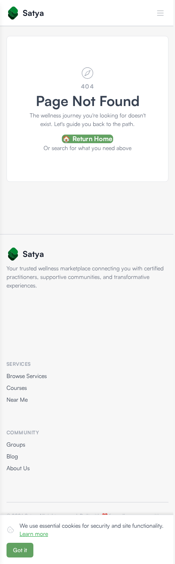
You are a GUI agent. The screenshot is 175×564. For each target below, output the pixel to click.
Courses (17, 387)
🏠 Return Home (87, 139)
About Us (18, 467)
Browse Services (27, 375)
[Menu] (160, 13)
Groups (16, 444)
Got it (20, 549)
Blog (12, 456)
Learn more (34, 533)
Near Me (17, 399)
